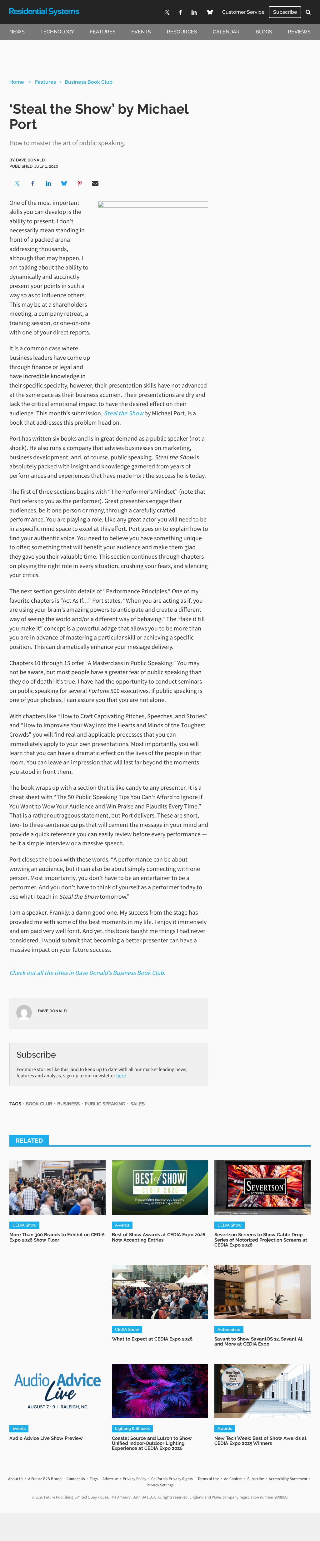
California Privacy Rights (171, 1478)
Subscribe (285, 12)
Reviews (299, 32)
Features (103, 32)
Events (141, 32)
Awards (122, 1224)
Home (16, 82)
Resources (182, 32)
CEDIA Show (24, 1224)
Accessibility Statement (288, 1478)
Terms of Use (208, 1478)
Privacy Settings (160, 1485)
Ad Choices (233, 1478)
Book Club (39, 1103)
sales (137, 1103)
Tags (94, 1478)
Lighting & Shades (132, 1428)
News (17, 32)
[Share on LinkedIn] (48, 183)
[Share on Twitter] (17, 183)
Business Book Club (88, 82)
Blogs (264, 32)
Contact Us (76, 1478)
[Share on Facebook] (33, 183)
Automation (229, 1329)
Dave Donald (30, 159)
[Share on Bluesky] (64, 183)
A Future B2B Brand (45, 1478)
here (121, 1075)
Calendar (226, 32)
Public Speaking (105, 1103)
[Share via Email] (95, 183)
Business (68, 1103)
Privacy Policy (134, 1478)
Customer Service (243, 12)
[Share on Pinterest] (80, 183)
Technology (57, 32)
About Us (15, 1478)
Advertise (110, 1478)
